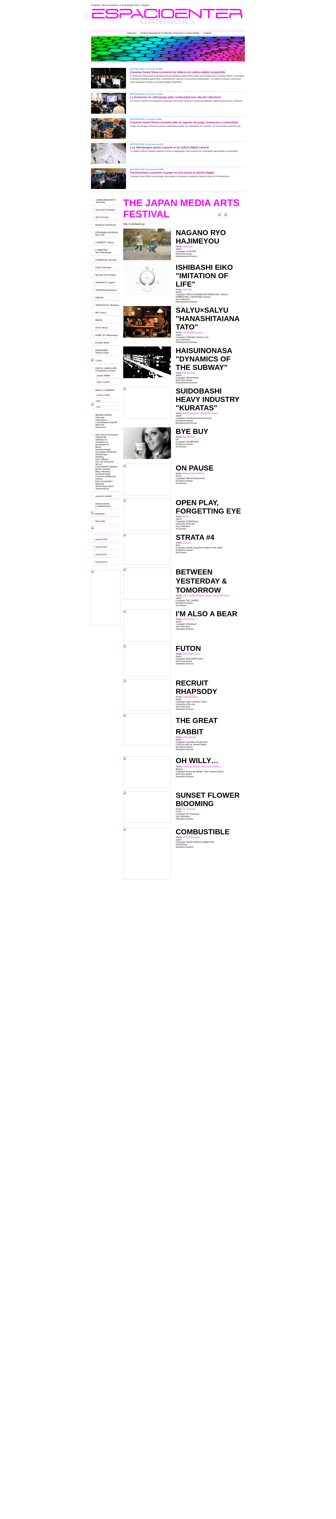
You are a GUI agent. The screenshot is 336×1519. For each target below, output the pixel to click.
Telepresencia (102, 488)
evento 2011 (101, 554)
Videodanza (101, 420)
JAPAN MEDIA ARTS (105, 200)
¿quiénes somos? (103, 496)
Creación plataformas (105, 476)
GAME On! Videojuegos (106, 335)
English (145, 5)
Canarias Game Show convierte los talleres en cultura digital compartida (177, 72)
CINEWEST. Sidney (104, 242)
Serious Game (102, 353)
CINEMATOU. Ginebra (106, 260)
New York (99, 235)
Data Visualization (104, 481)
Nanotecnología (103, 449)
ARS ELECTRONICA (105, 210)
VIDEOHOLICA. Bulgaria (107, 305)
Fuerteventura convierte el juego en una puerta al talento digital (172, 172)
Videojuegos (101, 454)
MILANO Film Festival (105, 275)
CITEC (99, 361)
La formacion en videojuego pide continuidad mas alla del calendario (175, 97)
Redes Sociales (102, 469)
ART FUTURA (102, 217)
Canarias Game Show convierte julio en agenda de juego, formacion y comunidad (184, 122)
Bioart (98, 447)
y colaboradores (103, 506)
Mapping (99, 484)
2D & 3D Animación (104, 462)
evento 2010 (101, 547)
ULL (98, 407)
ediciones (131, 33)
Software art (101, 439)
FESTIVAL (101, 202)
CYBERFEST (101, 250)
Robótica (99, 457)
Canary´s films (103, 395)
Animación (100, 427)
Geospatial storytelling (106, 452)
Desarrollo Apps (103, 474)
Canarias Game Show (182, 76)
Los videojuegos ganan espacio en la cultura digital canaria (169, 147)
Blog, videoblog (102, 471)
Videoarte (100, 417)
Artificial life (100, 437)
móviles (99, 479)
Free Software (102, 459)
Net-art (98, 464)
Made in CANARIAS (104, 390)
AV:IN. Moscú (101, 328)
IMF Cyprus (100, 312)
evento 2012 (101, 562)
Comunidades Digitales (106, 466)
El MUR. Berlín (102, 343)
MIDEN (98, 320)
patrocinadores (102, 504)
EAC (98, 401)
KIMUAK (99, 297)
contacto (207, 33)
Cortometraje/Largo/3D (106, 422)
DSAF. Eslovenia (103, 267)
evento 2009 (101, 539)
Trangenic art (101, 442)
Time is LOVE (103, 382)
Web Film (99, 425)
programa (100, 514)
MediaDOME (101, 350)
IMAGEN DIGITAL (103, 415)
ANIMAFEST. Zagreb (105, 282)
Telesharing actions (104, 486)
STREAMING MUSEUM (106, 232)
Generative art (102, 444)
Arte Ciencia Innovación (106, 435)
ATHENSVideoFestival (106, 290)
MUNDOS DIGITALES (105, 225)
